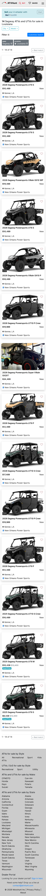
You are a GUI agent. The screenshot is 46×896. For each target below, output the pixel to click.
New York (6, 843)
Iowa (27, 816)
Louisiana (6, 822)
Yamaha (28, 787)
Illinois (28, 813)
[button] (4, 68)
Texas (4, 860)
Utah (27, 860)
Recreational (18, 757)
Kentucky (29, 819)
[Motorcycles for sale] (20, 3)
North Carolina (32, 843)
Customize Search (35, 35)
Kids (40, 757)
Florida (5, 808)
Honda (5, 781)
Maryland (6, 825)
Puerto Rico (30, 852)
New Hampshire (32, 837)
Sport (30, 757)
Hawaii (28, 810)
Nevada (5, 837)
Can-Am (29, 778)
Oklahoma (6, 849)
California (6, 802)
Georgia (28, 808)
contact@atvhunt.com (23, 885)
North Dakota (8, 846)
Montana (6, 834)
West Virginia (31, 866)
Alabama (6, 796)
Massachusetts (32, 825)
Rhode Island (8, 855)
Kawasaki (29, 781)
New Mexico (30, 840)
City (5, 28)
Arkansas (29, 799)
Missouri (29, 831)
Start (40, 12)
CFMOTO (6, 778)
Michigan (6, 828)
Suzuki (5, 787)
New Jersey (7, 840)
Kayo (4, 784)
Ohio (27, 846)
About (23, 892)
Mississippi (7, 831)
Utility (35, 769)
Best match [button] (38, 50)
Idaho (4, 813)
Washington (7, 866)
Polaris (28, 784)
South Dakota (8, 857)
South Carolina (32, 855)
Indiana (5, 816)
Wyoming (29, 869)
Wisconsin (6, 869)
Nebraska (29, 834)
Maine (27, 822)
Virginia (28, 863)
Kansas (5, 819)
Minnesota (29, 828)
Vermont (6, 863)
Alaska (28, 796)
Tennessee (30, 857)
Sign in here (37, 878)
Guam (4, 810)
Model (13, 28)
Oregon (28, 849)
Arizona (5, 799)
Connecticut (7, 805)
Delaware (29, 805)
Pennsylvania (8, 852)
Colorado (29, 802)
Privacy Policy (33, 889)
